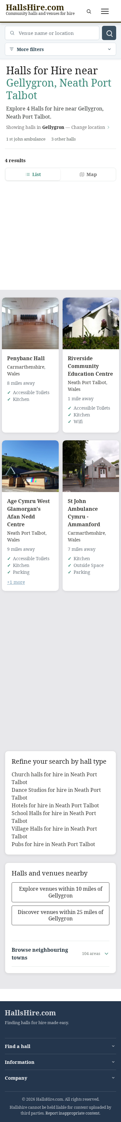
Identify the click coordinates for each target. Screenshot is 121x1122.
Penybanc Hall (26, 358)
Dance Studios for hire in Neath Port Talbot (56, 793)
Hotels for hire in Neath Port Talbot (55, 805)
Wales (13, 374)
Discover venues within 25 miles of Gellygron (60, 915)
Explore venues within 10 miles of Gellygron (60, 892)
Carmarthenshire (25, 367)
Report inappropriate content (72, 1113)
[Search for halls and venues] (109, 33)
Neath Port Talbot (87, 382)
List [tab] (36, 174)
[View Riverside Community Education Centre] (91, 323)
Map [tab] (91, 174)
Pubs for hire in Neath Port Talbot (53, 844)
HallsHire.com (30, 1013)
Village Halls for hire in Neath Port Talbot (54, 832)
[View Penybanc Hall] (30, 323)
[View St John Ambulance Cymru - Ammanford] (91, 466)
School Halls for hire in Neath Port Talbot (54, 817)
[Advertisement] (60, 231)
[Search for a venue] (89, 11)
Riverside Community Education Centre (90, 366)
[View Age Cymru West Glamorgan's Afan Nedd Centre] (30, 466)
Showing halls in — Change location (55, 127)
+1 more (16, 582)
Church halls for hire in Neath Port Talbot (54, 778)
